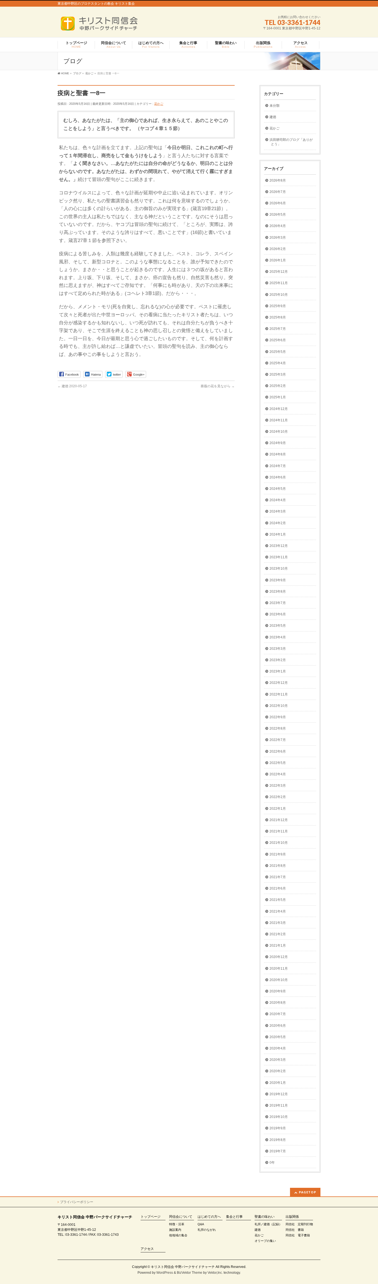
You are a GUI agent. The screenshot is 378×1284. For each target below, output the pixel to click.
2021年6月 (278, 888)
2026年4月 (278, 226)
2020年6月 (278, 1026)
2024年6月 (278, 477)
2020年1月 (278, 1083)
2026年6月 (278, 203)
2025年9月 (278, 306)
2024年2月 (278, 523)
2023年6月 (278, 614)
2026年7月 (278, 192)
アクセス (147, 1249)
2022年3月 (278, 786)
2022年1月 (278, 809)
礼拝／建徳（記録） (268, 1224)
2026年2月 (278, 249)
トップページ (150, 1217)
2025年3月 (278, 374)
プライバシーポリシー (76, 1202)
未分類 (274, 106)
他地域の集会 (178, 1235)
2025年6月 (278, 340)
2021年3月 (278, 923)
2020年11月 (279, 968)
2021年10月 (279, 843)
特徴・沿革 (176, 1224)
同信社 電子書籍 (298, 1235)
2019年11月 (279, 1105)
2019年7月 (278, 1151)
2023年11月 (279, 557)
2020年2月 (278, 1071)
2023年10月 (279, 568)
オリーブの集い (265, 1240)
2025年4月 (278, 363)
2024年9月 (278, 443)
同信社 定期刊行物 (299, 1224)
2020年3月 (278, 1060)
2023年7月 (278, 603)
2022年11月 (279, 694)
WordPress (164, 1273)
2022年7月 (278, 740)
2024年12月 (279, 409)
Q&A (201, 1224)
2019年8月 (278, 1140)
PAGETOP (307, 1192)
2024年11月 (279, 420)
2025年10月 (279, 295)
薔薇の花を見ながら (218, 386)
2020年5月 (278, 1037)
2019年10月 (279, 1117)
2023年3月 (278, 649)
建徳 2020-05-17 (72, 386)
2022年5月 (278, 763)
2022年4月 (278, 774)
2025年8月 (278, 317)
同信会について (180, 1217)
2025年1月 (278, 397)
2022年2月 (278, 797)
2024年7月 (278, 466)
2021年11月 (279, 831)
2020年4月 (278, 1048)
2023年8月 (278, 591)
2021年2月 (278, 934)
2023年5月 (278, 626)
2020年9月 (278, 991)
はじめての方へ (209, 1217)
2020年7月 (278, 1014)
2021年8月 (278, 866)
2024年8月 (278, 454)
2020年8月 (278, 1003)
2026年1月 (278, 260)
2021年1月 (278, 945)
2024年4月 (278, 500)
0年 (272, 1163)
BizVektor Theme (189, 1273)
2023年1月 (278, 671)
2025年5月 (278, 352)
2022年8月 (278, 728)
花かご (158, 103)
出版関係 (292, 1217)
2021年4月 (278, 911)
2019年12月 (279, 1094)
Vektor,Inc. (215, 1273)
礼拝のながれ (207, 1229)
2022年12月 (279, 683)
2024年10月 (279, 432)
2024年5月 (278, 489)
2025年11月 (279, 283)
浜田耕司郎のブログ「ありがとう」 (291, 142)
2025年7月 (278, 329)
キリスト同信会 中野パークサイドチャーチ (183, 1267)
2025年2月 (278, 386)
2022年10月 (279, 706)
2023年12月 (279, 546)
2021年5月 (278, 900)
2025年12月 (279, 272)
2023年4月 (278, 637)
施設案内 (175, 1229)
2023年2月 (278, 660)
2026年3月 (278, 238)
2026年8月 (278, 180)
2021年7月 (278, 877)
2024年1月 (278, 534)
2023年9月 (278, 580)
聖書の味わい (265, 1217)
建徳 (273, 117)
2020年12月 (279, 957)
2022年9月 (278, 717)
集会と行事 (234, 1217)
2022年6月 (278, 751)
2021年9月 (278, 854)
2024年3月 (278, 511)
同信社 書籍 (295, 1229)
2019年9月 (278, 1128)
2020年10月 (279, 980)
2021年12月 (279, 820)
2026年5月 (278, 214)
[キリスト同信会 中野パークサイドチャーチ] (102, 25)
